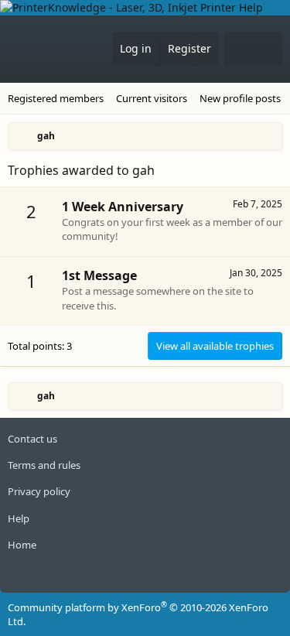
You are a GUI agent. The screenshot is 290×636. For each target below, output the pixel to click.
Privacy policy (39, 491)
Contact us (32, 439)
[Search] (267, 49)
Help (18, 518)
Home (22, 545)
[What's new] (239, 49)
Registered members (56, 98)
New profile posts (240, 98)
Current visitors (151, 98)
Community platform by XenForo (138, 614)
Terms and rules (44, 465)
